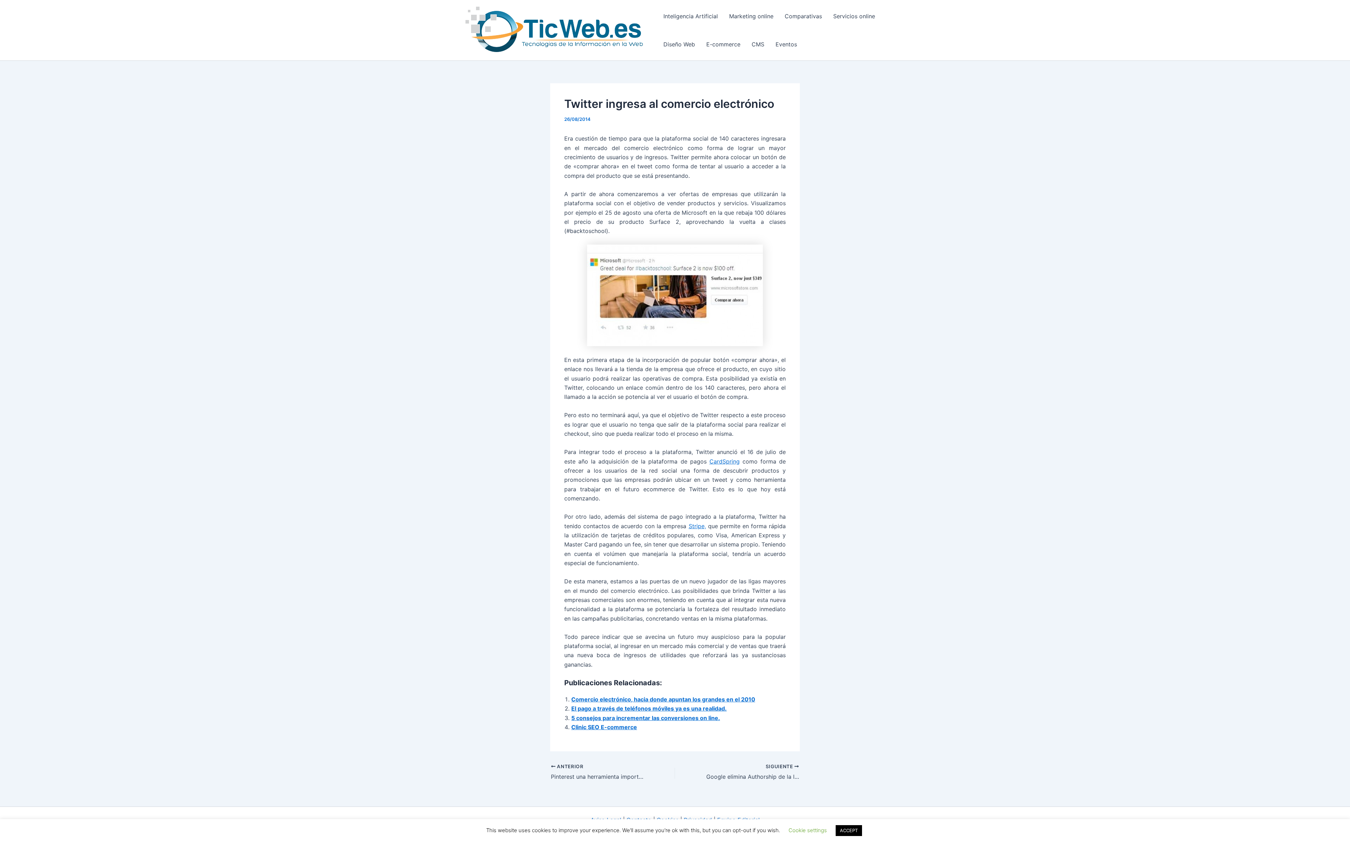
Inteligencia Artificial (690, 16)
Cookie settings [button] (808, 830)
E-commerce (723, 44)
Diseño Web (679, 44)
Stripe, (697, 526)
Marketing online (751, 16)
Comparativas (803, 16)
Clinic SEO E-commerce (604, 727)
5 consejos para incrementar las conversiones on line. (645, 717)
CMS (758, 44)
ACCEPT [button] (849, 830)
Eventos (786, 44)
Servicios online (854, 16)
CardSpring (724, 461)
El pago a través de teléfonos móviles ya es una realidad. (649, 708)
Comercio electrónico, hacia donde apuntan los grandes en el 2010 (663, 699)
